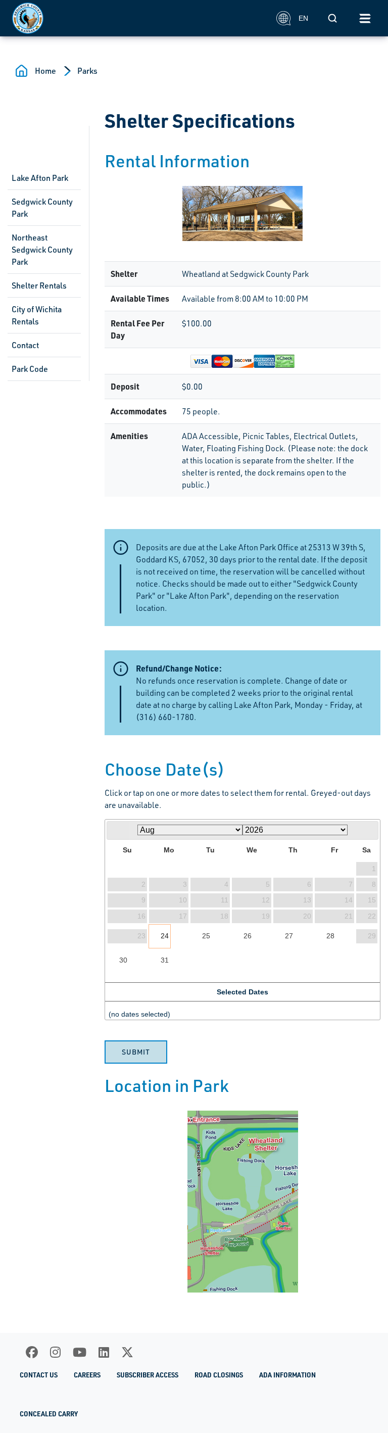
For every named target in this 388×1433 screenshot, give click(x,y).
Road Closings (219, 1375)
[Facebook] (32, 1352)
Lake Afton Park (40, 178)
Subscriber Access (147, 1375)
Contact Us (39, 1375)
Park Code (30, 369)
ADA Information (287, 1375)
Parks (87, 71)
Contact (25, 345)
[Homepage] (138, 18)
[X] (127, 1352)
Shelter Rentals (39, 285)
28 (330, 936)
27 (289, 936)
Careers (87, 1375)
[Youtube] (79, 1352)
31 (165, 960)
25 (206, 936)
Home (45, 71)
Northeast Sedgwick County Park (42, 249)
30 (123, 960)
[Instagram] (55, 1352)
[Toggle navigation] (365, 18)
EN (303, 18)
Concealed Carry (49, 1414)
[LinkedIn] (103, 1352)
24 (165, 936)
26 (248, 936)
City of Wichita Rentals (37, 315)
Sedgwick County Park (42, 208)
